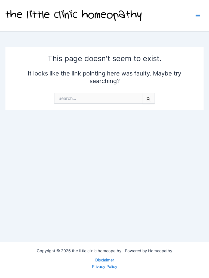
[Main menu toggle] (198, 15)
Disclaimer (104, 260)
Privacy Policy (104, 266)
